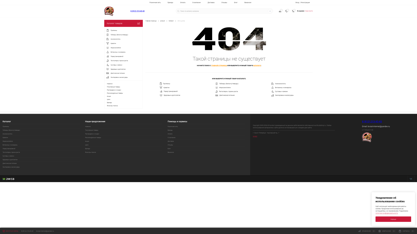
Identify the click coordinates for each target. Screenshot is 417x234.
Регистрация (305, 2)
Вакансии (247, 2)
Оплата (182, 2)
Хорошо (393, 219)
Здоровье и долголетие (172, 95)
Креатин (167, 87)
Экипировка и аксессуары (284, 95)
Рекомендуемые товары (115, 93)
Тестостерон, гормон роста (228, 91)
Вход (297, 2)
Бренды (170, 2)
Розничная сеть (155, 2)
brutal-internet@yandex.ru (379, 126)
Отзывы (224, 2)
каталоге (257, 65)
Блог (235, 2)
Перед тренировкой (171, 91)
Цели (108, 99)
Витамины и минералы (283, 87)
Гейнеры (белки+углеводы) (228, 83)
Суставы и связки (281, 91)
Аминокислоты (280, 83)
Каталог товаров (114, 23)
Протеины (166, 83)
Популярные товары (113, 87)
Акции (109, 96)
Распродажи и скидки (114, 90)
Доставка (211, 2)
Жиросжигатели (225, 87)
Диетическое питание (227, 95)
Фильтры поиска (112, 105)
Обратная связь (11, 231)
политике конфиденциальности (387, 213)
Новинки (110, 83)
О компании (196, 2)
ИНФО (255, 136)
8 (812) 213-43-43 (138, 11)
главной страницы (219, 65)
